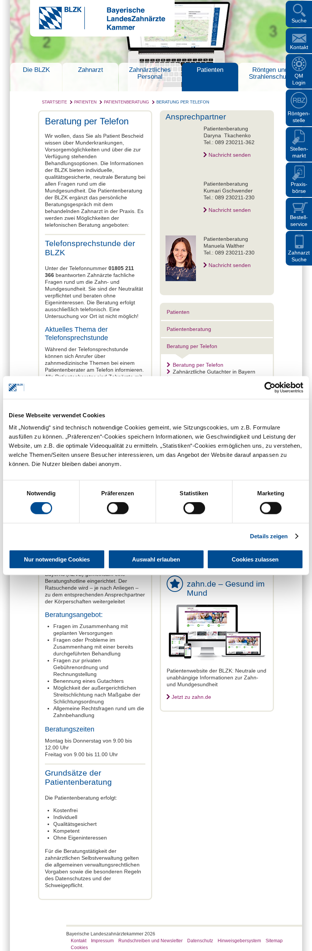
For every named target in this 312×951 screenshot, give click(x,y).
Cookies (79, 947)
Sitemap (274, 940)
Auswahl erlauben (156, 559)
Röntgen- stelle (299, 116)
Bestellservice (299, 220)
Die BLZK (36, 69)
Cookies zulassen (255, 559)
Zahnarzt (90, 69)
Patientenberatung (126, 102)
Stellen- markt (299, 152)
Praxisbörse (299, 187)
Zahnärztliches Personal (150, 73)
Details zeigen (269, 536)
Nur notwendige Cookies (57, 559)
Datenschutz (200, 940)
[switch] (118, 508)
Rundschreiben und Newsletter (150, 940)
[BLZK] (97, 28)
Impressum (102, 940)
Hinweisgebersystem (239, 940)
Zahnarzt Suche (299, 256)
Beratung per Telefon (182, 102)
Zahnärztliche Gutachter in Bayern (214, 372)
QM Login (299, 79)
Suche (299, 20)
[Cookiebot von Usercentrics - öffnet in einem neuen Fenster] (270, 387)
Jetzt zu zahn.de (191, 697)
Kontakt (299, 47)
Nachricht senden (230, 155)
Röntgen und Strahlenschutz (270, 73)
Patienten (210, 69)
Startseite (54, 102)
